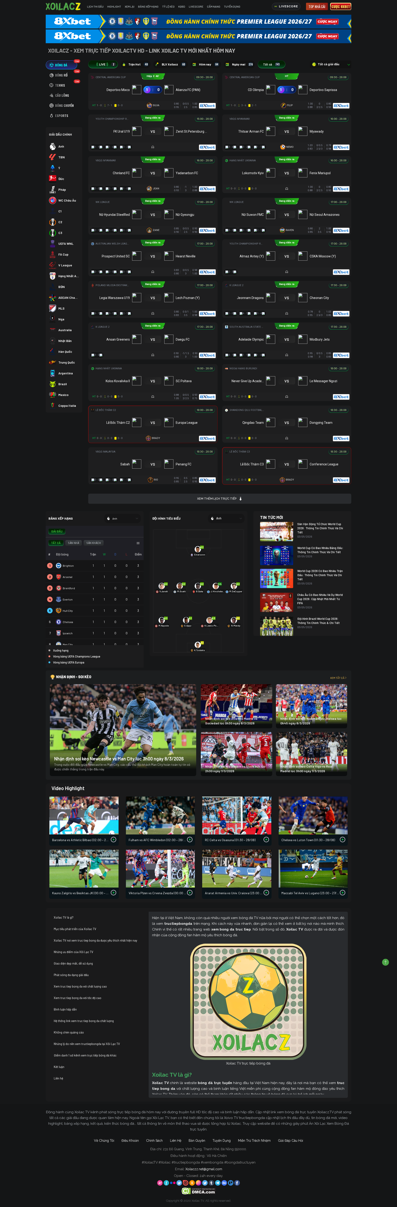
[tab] (61, 64)
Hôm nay (208, 64)
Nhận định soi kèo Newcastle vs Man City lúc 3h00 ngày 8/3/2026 (119, 758)
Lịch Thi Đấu (95, 6)
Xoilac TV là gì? (64, 917)
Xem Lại (129, 6)
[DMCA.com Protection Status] (198, 1191)
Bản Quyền (197, 1140)
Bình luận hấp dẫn (65, 1009)
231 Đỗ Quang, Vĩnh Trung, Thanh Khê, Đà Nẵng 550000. (205, 1149)
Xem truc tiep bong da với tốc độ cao (77, 998)
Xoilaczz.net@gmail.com (203, 1169)
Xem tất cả (337, 677)
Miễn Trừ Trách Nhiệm (254, 1140)
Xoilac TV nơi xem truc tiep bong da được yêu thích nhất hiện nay (95, 940)
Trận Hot (138, 64)
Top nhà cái (317, 6)
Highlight (114, 6)
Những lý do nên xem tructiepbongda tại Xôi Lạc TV (87, 1044)
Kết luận (59, 1067)
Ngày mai (242, 64)
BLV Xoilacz (173, 64)
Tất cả (271, 64)
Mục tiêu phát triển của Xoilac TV (75, 929)
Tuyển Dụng (232, 6)
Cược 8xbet (341, 6)
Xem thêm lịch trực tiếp (216, 498)
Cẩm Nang (213, 6)
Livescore (196, 6)
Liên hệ (58, 1078)
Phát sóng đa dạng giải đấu (71, 975)
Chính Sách (154, 1140)
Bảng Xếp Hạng (148, 6)
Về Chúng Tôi (104, 1140)
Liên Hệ (175, 1140)
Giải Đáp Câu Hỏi (290, 1140)
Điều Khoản (130, 1140)
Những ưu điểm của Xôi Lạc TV (73, 952)
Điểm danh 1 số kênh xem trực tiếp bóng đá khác (85, 1055)
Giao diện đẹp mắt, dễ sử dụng (73, 963)
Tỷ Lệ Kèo (168, 6)
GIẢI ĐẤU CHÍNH (60, 134)
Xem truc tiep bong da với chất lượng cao (80, 986)
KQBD (181, 6)
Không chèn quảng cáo (69, 1032)
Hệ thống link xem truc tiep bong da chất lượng (84, 1021)
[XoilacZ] (64, 6)
